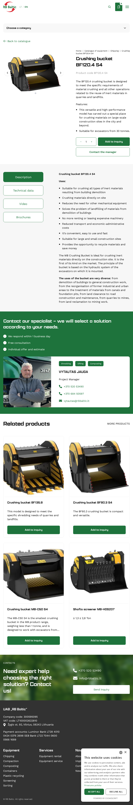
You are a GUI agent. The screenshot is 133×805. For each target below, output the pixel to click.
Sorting (7, 785)
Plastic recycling (13, 775)
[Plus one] (91, 141)
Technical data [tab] (23, 190)
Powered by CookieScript (105, 798)
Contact (80, 766)
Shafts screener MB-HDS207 (94, 609)
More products (118, 423)
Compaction (11, 761)
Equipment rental (50, 756)
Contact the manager (102, 152)
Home (78, 50)
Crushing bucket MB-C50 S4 (27, 609)
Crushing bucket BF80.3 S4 (92, 502)
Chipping (114, 50)
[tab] (32, 93)
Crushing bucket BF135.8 (25, 502)
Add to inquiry (114, 141)
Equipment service (51, 761)
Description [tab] (23, 177)
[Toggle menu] (127, 6)
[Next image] (61, 73)
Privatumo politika (92, 785)
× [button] (125, 752)
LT (20, 6)
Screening (9, 780)
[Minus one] (81, 141)
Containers (10, 771)
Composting (10, 766)
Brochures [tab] (23, 217)
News (78, 771)
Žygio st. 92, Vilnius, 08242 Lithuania (30, 724)
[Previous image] (7, 73)
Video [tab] (23, 204)
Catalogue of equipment (96, 50)
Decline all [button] (116, 791)
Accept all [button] (94, 791)
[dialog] (105, 775)
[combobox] (120, 752)
